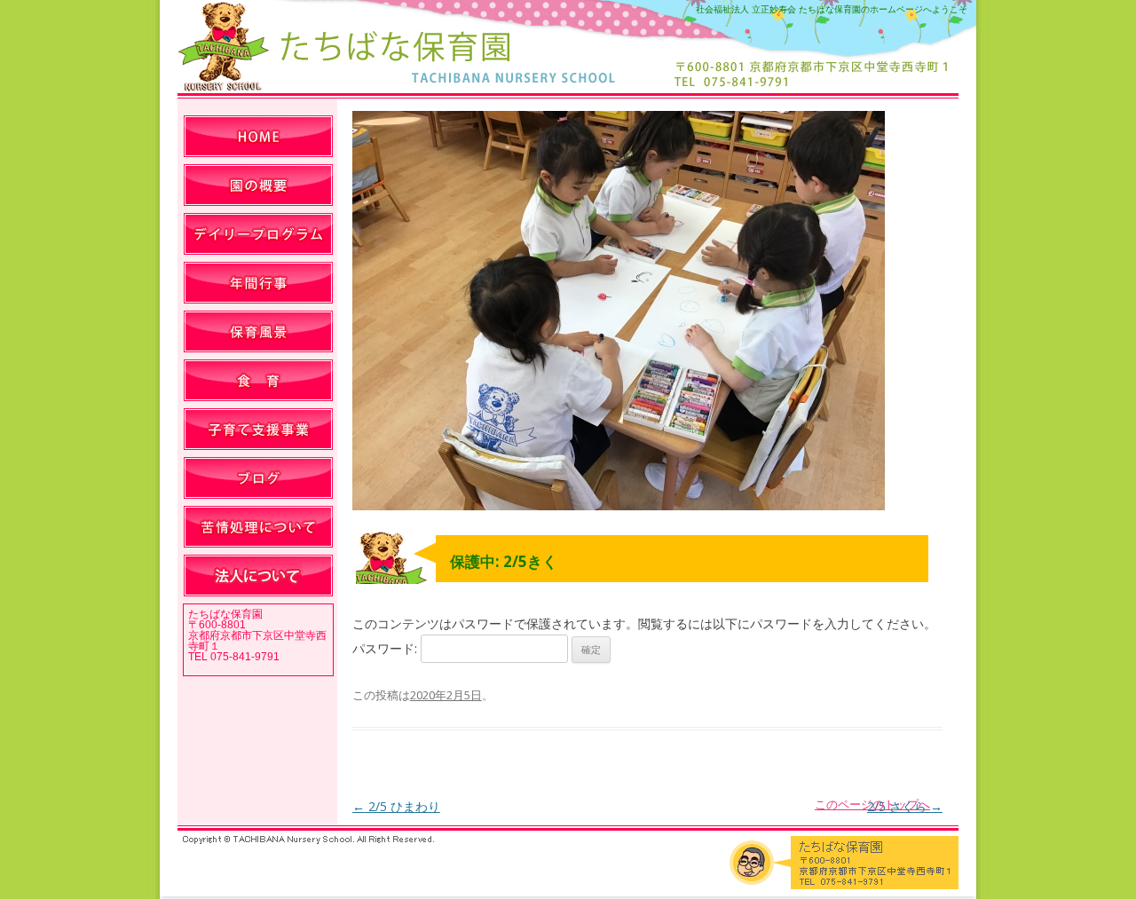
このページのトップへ (872, 804)
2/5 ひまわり (396, 806)
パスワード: (386, 648)
